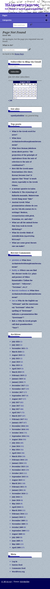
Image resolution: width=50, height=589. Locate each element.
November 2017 (18, 389)
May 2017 (16, 409)
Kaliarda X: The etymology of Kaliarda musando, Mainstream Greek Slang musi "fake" (25, 195)
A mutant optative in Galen (23, 189)
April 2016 (16, 453)
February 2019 (18, 375)
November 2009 (18, 524)
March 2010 (17, 510)
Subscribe (15, 72)
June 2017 (16, 406)
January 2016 (17, 463)
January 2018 (17, 382)
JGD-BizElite (24, 581)
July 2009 (16, 537)
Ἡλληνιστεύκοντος (22, 4)
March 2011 (17, 483)
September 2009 (19, 530)
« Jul (10, 100)
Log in (14, 561)
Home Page (19, 54)
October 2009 (17, 527)
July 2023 (16, 345)
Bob (13, 321)
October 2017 (17, 392)
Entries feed (17, 565)
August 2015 (17, 480)
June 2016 (16, 446)
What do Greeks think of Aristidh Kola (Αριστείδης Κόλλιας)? (23, 235)
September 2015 (19, 476)
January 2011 (17, 490)
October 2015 (17, 473)
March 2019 (17, 372)
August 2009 (17, 534)
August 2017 (17, 399)
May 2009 (16, 544)
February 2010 (18, 514)
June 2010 (16, 500)
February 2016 (18, 460)
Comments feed (18, 568)
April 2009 (16, 547)
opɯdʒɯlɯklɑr (17, 115)
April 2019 (16, 368)
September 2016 (19, 436)
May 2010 (16, 503)
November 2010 (18, 493)
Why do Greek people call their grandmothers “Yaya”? (24, 324)
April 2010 (16, 507)
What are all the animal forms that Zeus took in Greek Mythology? (25, 225)
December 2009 (18, 520)
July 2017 (16, 402)
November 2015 (18, 470)
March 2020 (17, 352)
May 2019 (16, 365)
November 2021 (18, 348)
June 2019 (16, 362)
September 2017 (19, 395)
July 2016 (16, 443)
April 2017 (16, 412)
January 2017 (17, 422)
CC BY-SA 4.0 (6, 581)
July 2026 (16, 341)
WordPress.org (18, 571)
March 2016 (17, 456)
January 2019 (17, 379)
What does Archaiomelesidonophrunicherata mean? (26, 141)
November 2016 (18, 429)
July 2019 (16, 358)
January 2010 (17, 517)
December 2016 (18, 426)
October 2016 (17, 433)
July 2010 (16, 497)
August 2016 (17, 439)
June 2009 (16, 541)
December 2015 (18, 466)
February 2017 (18, 419)
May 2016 (16, 449)
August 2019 (17, 355)
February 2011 (18, 487)
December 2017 (18, 385)
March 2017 (17, 416)
